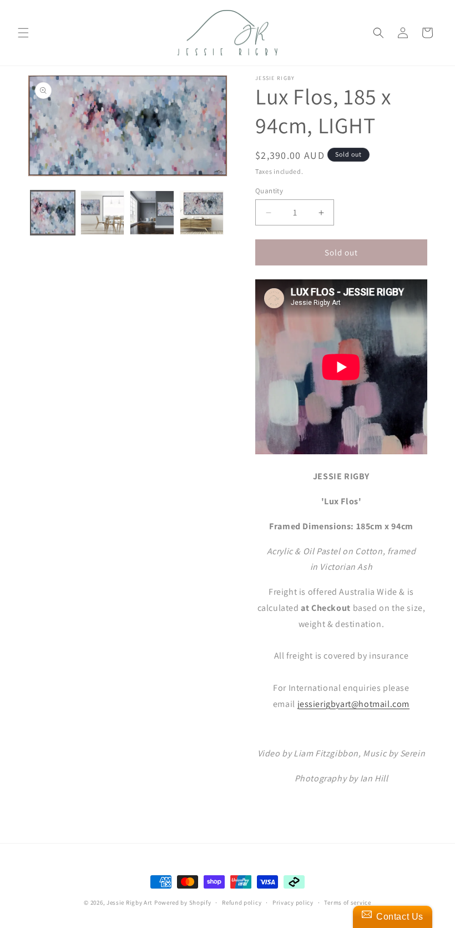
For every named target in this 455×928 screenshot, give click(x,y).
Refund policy (241, 902)
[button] (23, 33)
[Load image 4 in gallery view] (202, 212)
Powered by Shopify (182, 902)
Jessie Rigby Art (130, 902)
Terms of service (347, 902)
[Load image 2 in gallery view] (102, 212)
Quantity (269, 190)
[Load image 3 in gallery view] (152, 212)
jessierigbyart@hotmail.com (353, 704)
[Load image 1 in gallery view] (53, 212)
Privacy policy (293, 902)
